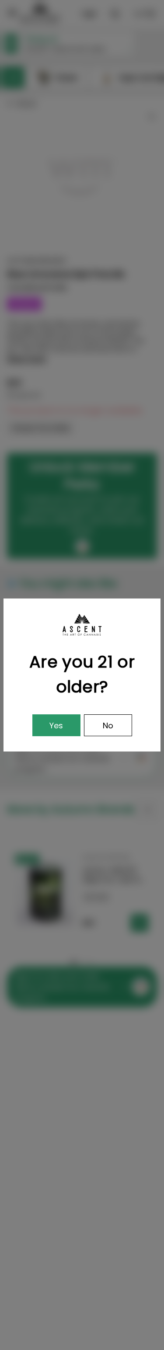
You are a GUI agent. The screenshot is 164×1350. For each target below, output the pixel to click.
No (108, 725)
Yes (56, 725)
